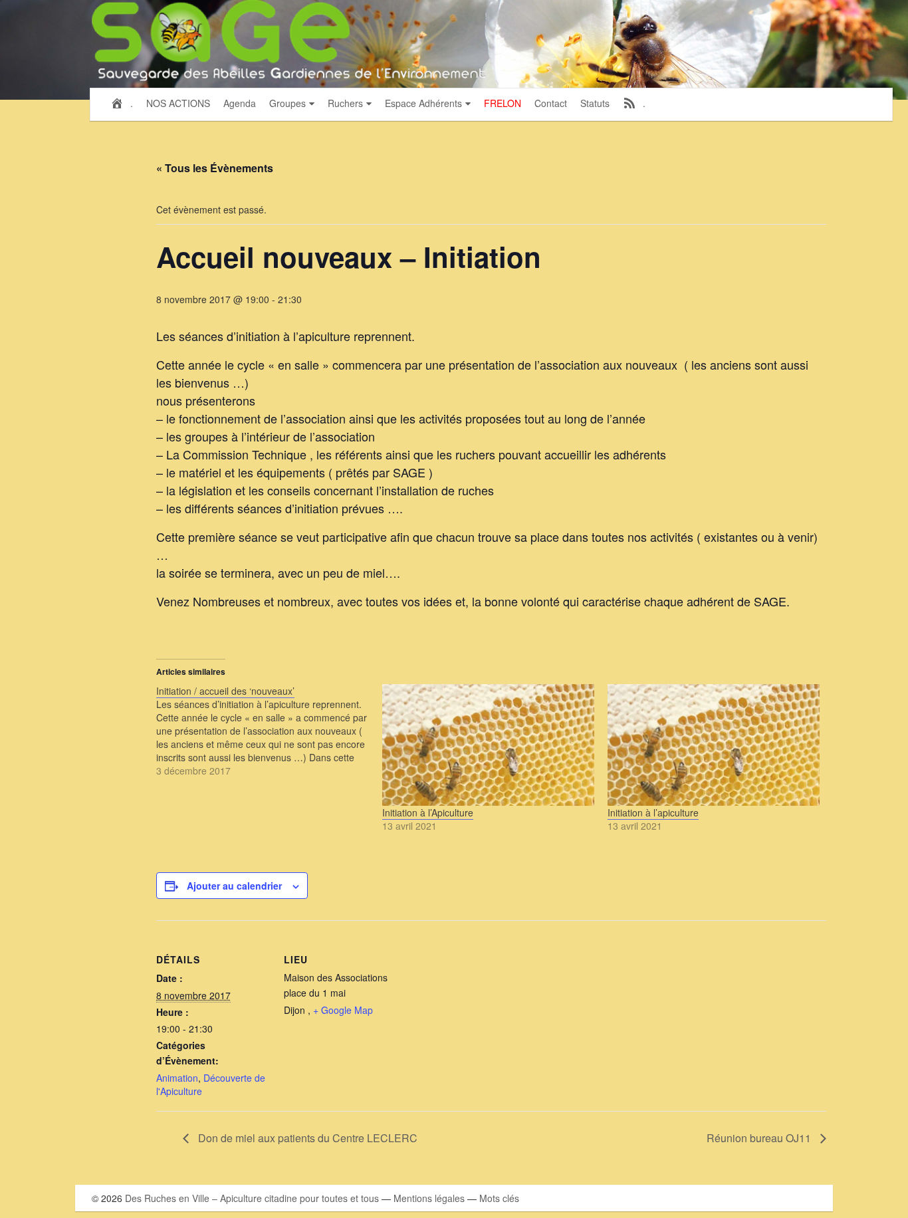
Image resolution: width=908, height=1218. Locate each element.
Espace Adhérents (423, 103)
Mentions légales (429, 1198)
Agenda (239, 103)
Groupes (287, 103)
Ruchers (345, 103)
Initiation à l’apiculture (653, 812)
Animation (177, 1077)
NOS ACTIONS (178, 103)
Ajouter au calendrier (234, 885)
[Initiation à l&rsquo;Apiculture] (488, 744)
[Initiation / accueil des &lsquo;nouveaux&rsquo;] (269, 730)
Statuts (595, 103)
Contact (550, 103)
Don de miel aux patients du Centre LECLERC (306, 1138)
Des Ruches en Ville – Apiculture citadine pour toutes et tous (252, 1198)
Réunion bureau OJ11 (760, 1138)
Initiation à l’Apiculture (427, 812)
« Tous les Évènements (214, 168)
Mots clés (499, 1198)
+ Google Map (343, 1010)
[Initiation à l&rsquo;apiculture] (714, 744)
